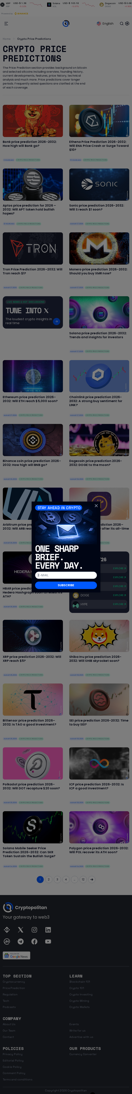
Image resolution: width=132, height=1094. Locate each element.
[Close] (96, 505)
